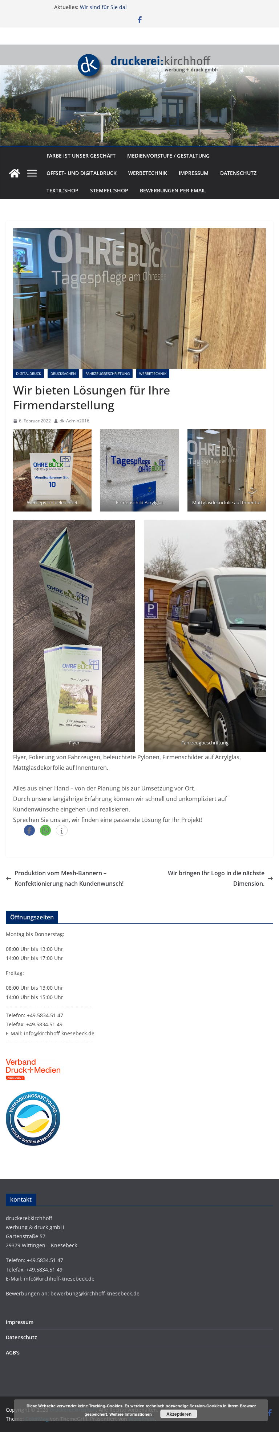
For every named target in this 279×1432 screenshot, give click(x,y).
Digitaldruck (28, 373)
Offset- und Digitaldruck (81, 173)
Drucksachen (63, 373)
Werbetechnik (147, 173)
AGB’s (13, 1352)
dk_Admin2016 (74, 421)
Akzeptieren (178, 1414)
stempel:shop (109, 190)
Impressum (194, 173)
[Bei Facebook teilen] (29, 830)
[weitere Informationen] (61, 830)
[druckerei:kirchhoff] (139, 50)
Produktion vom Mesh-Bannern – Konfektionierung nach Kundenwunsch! (69, 878)
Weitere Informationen (130, 1414)
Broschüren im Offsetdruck (113, 7)
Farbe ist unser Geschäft (81, 155)
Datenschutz (238, 173)
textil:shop (62, 190)
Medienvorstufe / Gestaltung (168, 155)
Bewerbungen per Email (173, 190)
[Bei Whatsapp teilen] (45, 830)
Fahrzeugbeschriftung (107, 373)
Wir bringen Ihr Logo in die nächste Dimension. (216, 878)
